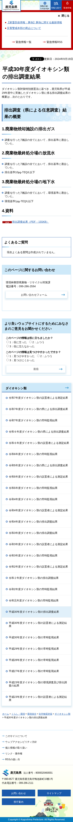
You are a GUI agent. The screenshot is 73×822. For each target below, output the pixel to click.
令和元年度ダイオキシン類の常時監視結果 (34, 600)
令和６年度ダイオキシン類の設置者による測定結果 (39, 442)
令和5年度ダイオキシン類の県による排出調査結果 (38, 465)
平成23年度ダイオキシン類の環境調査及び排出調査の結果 (38, 684)
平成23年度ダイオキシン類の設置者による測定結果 (38, 698)
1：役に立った (18, 342)
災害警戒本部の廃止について (24, 28)
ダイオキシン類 (16, 388)
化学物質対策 (45, 714)
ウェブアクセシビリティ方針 (21, 741)
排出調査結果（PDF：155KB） (30, 221)
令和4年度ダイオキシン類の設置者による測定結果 (38, 510)
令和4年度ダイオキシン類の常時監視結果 (33, 499)
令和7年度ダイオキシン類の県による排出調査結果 (38, 409)
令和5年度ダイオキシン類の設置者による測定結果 (38, 476)
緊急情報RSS (54, 41)
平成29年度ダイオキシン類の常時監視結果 (34, 648)
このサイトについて (16, 736)
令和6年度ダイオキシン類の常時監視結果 (33, 454)
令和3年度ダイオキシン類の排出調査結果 (33, 532)
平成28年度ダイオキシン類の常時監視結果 (34, 659)
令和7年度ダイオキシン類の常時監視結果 (33, 420)
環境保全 (31, 714)
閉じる (65, 15)
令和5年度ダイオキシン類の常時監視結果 (33, 487)
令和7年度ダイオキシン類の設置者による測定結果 (38, 397)
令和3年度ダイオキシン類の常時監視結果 (33, 555)
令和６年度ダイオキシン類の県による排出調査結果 (39, 431)
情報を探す (56, 8)
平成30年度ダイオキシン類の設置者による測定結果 (38, 624)
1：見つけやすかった (22, 356)
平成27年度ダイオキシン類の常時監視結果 (34, 671)
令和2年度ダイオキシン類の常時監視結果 (33, 589)
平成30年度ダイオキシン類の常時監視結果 (34, 637)
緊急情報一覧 (23, 41)
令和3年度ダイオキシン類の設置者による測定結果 (38, 544)
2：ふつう (38, 342)
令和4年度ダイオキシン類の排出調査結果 (33, 521)
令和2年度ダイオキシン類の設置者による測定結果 (38, 566)
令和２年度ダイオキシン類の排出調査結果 (34, 577)
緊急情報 (67, 8)
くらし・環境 (18, 714)
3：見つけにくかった (22, 360)
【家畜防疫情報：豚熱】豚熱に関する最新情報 (34, 22)
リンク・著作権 (13, 753)
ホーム (5, 714)
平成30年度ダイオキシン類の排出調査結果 (34, 611)
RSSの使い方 (12, 759)
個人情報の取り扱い (16, 747)
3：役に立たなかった (22, 346)
